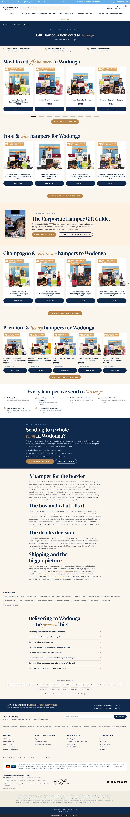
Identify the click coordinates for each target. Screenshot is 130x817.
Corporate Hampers (11, 605)
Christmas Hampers (79, 601)
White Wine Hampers (28, 596)
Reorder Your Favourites (43, 744)
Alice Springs (85, 689)
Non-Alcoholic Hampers (112, 596)
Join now (120, 716)
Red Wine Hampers (11, 596)
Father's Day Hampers (61, 726)
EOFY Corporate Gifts (119, 726)
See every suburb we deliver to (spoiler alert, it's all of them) (65, 694)
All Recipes (71, 744)
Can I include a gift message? (41, 642)
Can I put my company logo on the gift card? (48, 668)
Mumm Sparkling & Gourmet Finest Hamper (18, 101)
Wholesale (102, 747)
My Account (39, 739)
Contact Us (102, 741)
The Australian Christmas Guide (27, 757)
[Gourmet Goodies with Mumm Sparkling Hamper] (80, 273)
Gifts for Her (93, 601)
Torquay (103, 685)
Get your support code (73, 815)
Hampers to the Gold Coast (16, 685)
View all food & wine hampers (65, 196)
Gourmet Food (8, 744)
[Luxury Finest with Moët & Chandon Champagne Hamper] (90, 344)
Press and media (45, 757)
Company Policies (105, 744)
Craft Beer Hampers (64, 596)
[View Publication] (15, 224)
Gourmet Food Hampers (45, 601)
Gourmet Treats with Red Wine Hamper (49, 175)
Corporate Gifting (104, 726)
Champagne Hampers (46, 596)
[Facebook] (111, 782)
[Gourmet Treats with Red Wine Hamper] (49, 156)
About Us (102, 739)
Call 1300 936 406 (66, 461)
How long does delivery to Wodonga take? (47, 632)
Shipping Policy (84, 795)
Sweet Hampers (79, 596)
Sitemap (102, 750)
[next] (128, 91)
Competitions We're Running (77, 741)
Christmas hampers (58, 576)
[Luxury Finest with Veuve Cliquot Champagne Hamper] (40, 344)
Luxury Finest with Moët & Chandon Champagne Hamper (88, 359)
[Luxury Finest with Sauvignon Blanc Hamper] (80, 156)
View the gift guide (44, 234)
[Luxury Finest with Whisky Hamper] (65, 344)
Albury (65, 689)
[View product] (49, 81)
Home (5, 25)
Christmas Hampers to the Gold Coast (59, 685)
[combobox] (45, 8)
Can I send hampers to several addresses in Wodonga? (52, 663)
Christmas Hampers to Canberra (86, 685)
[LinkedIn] (118, 782)
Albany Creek (44, 689)
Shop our (119, 2)
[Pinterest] (125, 782)
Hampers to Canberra (36, 685)
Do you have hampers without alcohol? (45, 653)
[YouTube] (122, 782)
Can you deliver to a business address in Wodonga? (50, 647)
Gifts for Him (105, 601)
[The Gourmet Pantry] (10, 8)
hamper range (47, 574)
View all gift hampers (65, 121)
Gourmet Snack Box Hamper (80, 100)
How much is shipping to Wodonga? (44, 637)
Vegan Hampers (10, 601)
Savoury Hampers (94, 596)
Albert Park (56, 689)
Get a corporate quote (40, 461)
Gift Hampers (15, 25)
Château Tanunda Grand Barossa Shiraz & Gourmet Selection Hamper (111, 175)
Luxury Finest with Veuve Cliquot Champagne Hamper (39, 359)
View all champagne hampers (65, 313)
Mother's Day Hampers (43, 726)
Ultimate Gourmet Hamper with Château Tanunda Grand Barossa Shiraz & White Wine (18, 176)
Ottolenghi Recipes (74, 747)
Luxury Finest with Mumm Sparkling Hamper (49, 293)
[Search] (22, 7)
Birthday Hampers (63, 601)
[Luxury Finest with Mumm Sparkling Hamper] (49, 273)
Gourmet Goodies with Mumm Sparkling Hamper (80, 293)
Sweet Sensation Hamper (49, 100)
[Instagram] (108, 782)
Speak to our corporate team (75, 234)
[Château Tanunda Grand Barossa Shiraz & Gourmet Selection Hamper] (112, 156)
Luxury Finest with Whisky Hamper (63, 359)
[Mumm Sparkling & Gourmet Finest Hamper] (18, 81)
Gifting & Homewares (10, 750)
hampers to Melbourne (64, 571)
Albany (121, 685)
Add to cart (15, 370)
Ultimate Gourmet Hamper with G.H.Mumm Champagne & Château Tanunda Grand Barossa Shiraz (111, 294)
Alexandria (74, 689)
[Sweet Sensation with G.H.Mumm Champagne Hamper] (115, 344)
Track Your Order (41, 741)
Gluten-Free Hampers (26, 601)
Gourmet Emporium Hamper (111, 100)
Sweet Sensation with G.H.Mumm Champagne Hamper (112, 359)
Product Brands (8, 741)
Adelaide (112, 685)
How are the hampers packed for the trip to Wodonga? (52, 658)
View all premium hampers (65, 377)
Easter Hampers (76, 726)
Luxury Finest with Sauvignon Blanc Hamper (81, 175)
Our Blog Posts (72, 739)
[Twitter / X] (115, 782)
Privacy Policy (96, 795)
